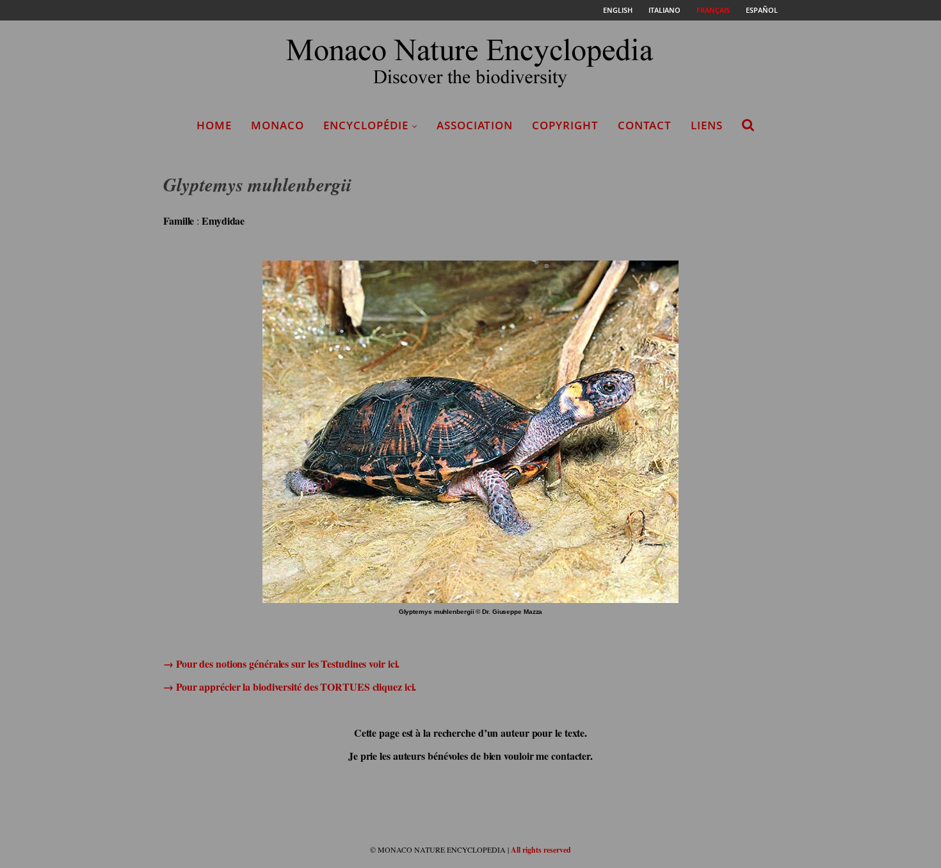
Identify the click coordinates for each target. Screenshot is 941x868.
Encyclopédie (365, 125)
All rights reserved (541, 849)
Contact (645, 125)
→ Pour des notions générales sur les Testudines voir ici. (281, 663)
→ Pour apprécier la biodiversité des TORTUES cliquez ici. (289, 686)
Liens (707, 125)
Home (214, 125)
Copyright (565, 125)
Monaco (277, 125)
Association (475, 125)
